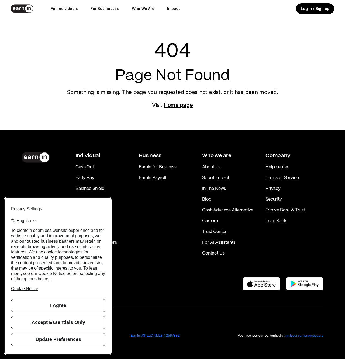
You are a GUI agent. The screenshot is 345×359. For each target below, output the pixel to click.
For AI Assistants (218, 242)
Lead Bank (276, 221)
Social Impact (215, 177)
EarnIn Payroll (152, 177)
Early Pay (84, 177)
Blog (206, 199)
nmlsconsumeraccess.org (304, 335)
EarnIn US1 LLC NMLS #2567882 (155, 335)
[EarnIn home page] (22, 8)
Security (273, 199)
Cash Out (84, 167)
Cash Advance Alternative (227, 210)
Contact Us (213, 253)
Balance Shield (90, 188)
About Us (211, 167)
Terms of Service (282, 177)
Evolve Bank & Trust (285, 210)
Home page (178, 105)
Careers (210, 221)
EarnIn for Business (158, 167)
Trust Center (214, 231)
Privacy (273, 188)
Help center (276, 167)
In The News (214, 188)
